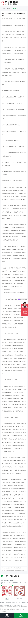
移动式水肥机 (22, 602)
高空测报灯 (6, 605)
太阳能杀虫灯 (15, 602)
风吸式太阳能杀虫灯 (6, 25)
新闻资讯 (9, 8)
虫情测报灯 (8, 602)
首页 (4, 8)
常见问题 (15, 8)
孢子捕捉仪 (13, 605)
